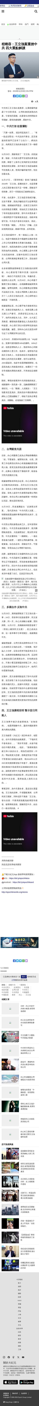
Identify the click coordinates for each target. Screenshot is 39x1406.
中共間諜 (15, 992)
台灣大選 (15, 990)
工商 (19, 1349)
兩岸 (19, 1290)
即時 (21, 24)
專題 (19, 1307)
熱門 (26, 24)
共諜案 (26, 987)
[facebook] (8, 1357)
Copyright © (7, 1397)
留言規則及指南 (4, 970)
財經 (19, 1297)
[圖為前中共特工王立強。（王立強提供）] (19, 65)
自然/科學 (19, 1328)
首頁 (3, 24)
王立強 (28, 995)
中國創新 (5, 995)
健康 (19, 1321)
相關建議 (6, 1393)
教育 (19, 1339)
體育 (19, 1335)
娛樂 (19, 1342)
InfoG (19, 1300)
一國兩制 (22, 985)
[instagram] (4, 1357)
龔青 (13, 995)
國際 (19, 1293)
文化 (19, 1325)
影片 (19, 1283)
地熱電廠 (5, 990)
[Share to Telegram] (20, 96)
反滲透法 (17, 987)
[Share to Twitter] (17, 96)
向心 (20, 995)
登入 (24, 977)
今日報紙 (19, 1279)
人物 (19, 1314)
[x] (18, 1357)
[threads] (13, 1357)
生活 (19, 1318)
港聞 (32, 24)
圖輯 (19, 1346)
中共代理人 (6, 987)
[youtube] (23, 1357)
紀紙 (19, 1332)
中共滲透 (5, 992)
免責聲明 (24, 1393)
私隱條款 (6, 1395)
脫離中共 (12, 985)
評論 (19, 1311)
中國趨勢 (25, 992)
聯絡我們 (15, 1393)
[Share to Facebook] (14, 96)
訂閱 (13, 980)
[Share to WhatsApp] (23, 96)
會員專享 (13, 24)
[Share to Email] (26, 96)
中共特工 (25, 990)
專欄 (19, 1304)
